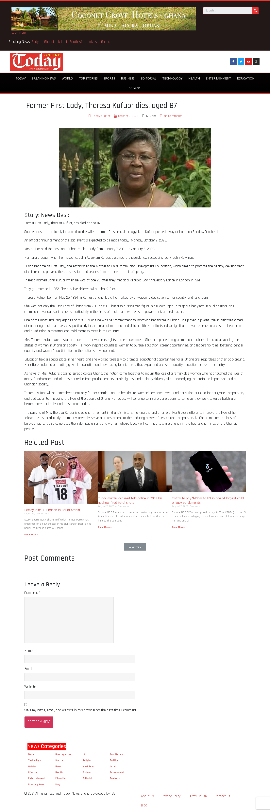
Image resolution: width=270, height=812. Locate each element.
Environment (117, 772)
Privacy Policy (171, 796)
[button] (135, 547)
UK (84, 754)
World (67, 78)
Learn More (18, 33)
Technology (172, 78)
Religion (87, 760)
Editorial (148, 78)
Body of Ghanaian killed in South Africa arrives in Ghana (71, 42)
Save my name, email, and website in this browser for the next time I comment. (80, 710)
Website (30, 686)
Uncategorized (63, 754)
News (58, 766)
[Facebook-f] (233, 61)
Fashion (87, 772)
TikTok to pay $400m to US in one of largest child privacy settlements (208, 500)
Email (28, 668)
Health (194, 78)
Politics (114, 760)
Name (28, 650)
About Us (147, 796)
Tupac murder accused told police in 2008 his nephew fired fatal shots (130, 500)
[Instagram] (256, 61)
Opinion (32, 766)
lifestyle (33, 772)
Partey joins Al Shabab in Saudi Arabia (52, 510)
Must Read (88, 766)
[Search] (255, 10)
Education (245, 78)
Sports (109, 78)
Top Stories (88, 78)
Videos (135, 88)
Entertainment (218, 78)
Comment (32, 593)
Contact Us (222, 796)
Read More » (31, 534)
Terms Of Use (197, 796)
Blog (57, 784)
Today (21, 78)
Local (112, 766)
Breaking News (44, 78)
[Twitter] (241, 61)
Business (128, 78)
